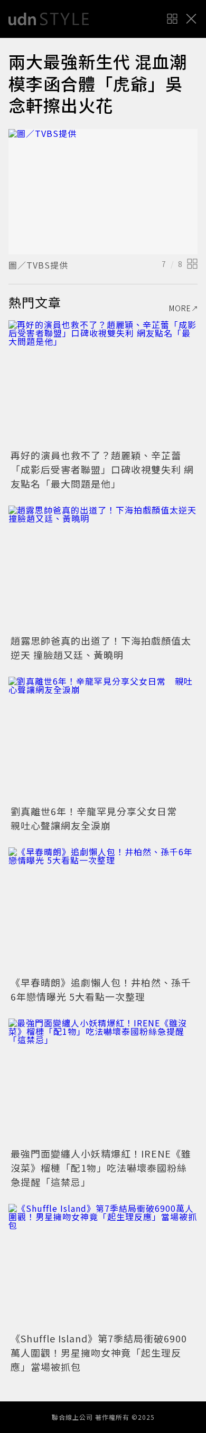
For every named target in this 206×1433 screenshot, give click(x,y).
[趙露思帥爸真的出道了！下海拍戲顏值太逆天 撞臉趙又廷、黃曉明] (103, 568)
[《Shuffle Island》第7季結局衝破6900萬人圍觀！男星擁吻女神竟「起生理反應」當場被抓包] (103, 1267)
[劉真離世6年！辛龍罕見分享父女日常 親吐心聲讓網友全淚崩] (103, 740)
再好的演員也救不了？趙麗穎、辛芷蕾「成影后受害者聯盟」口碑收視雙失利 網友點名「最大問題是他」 (102, 469)
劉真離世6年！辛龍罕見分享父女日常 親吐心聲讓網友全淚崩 (99, 818)
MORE (180, 308)
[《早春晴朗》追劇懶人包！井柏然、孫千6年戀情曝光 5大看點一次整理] (103, 910)
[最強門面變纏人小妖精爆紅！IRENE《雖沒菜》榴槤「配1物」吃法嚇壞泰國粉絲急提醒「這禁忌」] (103, 1081)
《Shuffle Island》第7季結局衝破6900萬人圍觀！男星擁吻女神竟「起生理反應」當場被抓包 (99, 1352)
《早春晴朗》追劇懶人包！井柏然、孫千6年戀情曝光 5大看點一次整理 (101, 989)
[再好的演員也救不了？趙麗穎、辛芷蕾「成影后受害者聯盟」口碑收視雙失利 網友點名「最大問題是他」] (103, 383)
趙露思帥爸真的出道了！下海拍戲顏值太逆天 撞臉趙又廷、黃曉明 (101, 647)
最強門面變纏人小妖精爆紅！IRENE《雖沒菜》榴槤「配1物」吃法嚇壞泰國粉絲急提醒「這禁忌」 (101, 1168)
